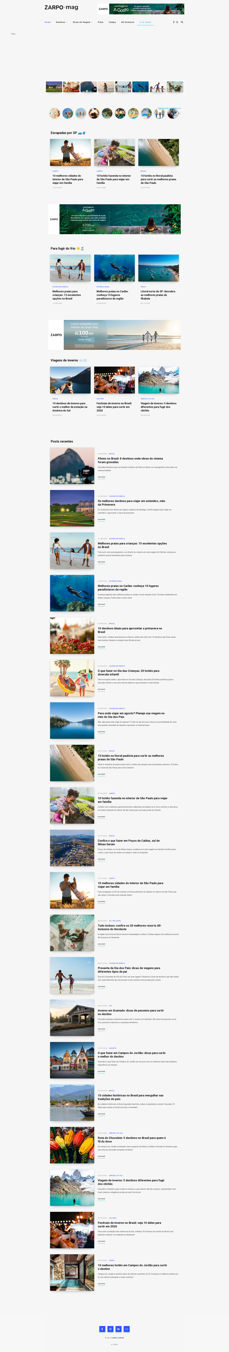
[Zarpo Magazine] (61, 8)
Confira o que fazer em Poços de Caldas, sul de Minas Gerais (129, 842)
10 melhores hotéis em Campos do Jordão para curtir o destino (132, 1267)
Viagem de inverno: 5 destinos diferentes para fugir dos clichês (159, 407)
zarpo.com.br (117, 1338)
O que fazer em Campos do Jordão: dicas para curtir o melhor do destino (132, 1054)
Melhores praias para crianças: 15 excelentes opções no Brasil (66, 295)
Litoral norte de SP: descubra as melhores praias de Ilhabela (158, 295)
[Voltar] (50, 113)
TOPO (115, 1344)
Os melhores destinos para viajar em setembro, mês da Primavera (114, 76)
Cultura (100, 399)
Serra (55, 399)
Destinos (60, 22)
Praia (100, 22)
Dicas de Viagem (81, 22)
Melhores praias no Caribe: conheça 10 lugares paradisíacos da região (112, 295)
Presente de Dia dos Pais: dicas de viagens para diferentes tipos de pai (129, 969)
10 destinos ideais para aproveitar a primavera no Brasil (130, 630)
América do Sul (148, 399)
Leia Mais (101, 477)
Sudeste (112, 1048)
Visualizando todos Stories (169, 108)
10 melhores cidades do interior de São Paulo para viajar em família (67, 179)
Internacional (103, 287)
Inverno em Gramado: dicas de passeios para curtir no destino (131, 1012)
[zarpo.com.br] (127, 1329)
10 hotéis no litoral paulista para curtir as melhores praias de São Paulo (158, 179)
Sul (110, 1006)
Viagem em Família (114, 61)
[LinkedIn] (119, 1329)
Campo (112, 22)
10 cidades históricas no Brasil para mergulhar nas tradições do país (131, 1097)
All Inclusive (115, 921)
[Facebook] (102, 1329)
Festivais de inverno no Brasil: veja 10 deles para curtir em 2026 (114, 407)
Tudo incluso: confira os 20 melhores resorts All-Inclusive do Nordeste (129, 927)
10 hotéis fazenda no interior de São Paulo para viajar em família (114, 179)
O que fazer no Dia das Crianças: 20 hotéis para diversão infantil (128, 672)
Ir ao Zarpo (145, 22)
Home (48, 22)
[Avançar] (179, 113)
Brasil (143, 171)
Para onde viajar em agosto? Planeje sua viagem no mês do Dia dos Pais (131, 715)
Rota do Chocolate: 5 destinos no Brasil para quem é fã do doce (132, 1139)
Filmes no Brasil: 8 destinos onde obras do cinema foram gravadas (130, 460)
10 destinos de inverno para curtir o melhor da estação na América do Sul (69, 407)
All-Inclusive (127, 22)
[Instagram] (110, 1329)
